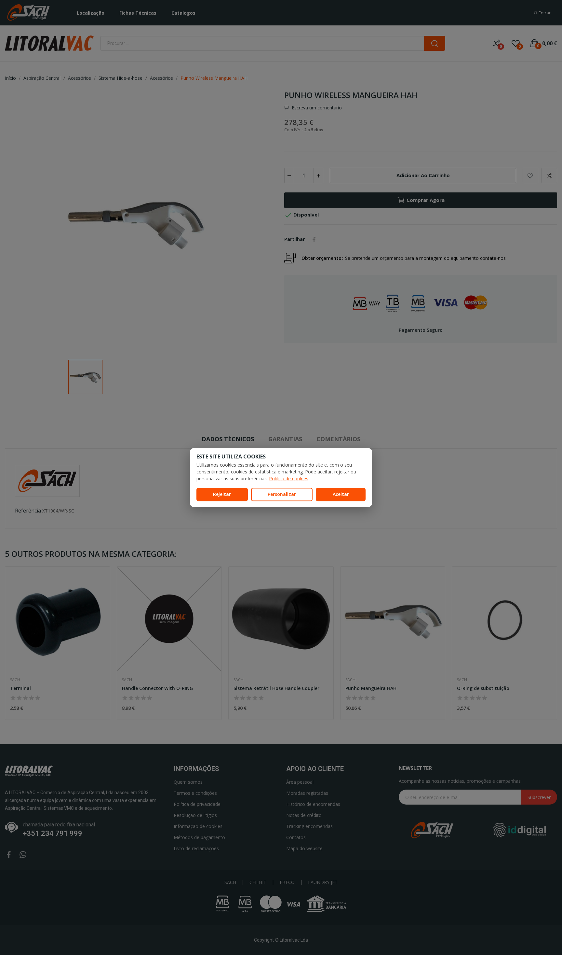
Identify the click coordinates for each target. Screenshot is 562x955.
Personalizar (282, 494)
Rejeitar (222, 494)
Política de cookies (288, 478)
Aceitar (341, 494)
